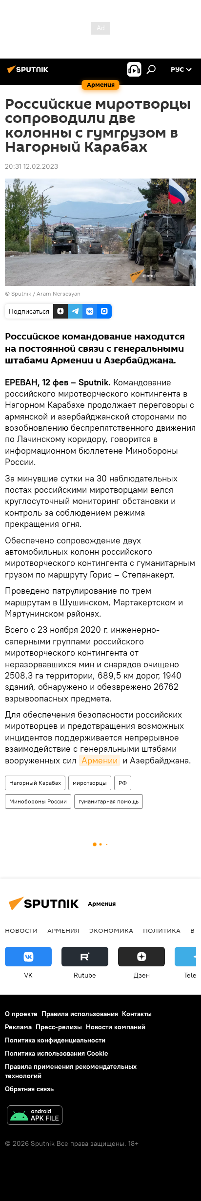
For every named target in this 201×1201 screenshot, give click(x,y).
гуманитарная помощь (109, 801)
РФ (123, 782)
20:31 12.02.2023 (31, 166)
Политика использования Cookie (56, 1053)
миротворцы (90, 782)
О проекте (21, 1013)
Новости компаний (115, 1026)
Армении (99, 760)
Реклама (18, 1026)
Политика (162, 930)
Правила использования (79, 1013)
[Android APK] (34, 1116)
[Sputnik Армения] (29, 73)
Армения (63, 930)
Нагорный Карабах (35, 782)
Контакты (137, 1013)
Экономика (111, 930)
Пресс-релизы (59, 1026)
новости (21, 930)
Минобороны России (38, 801)
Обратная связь (29, 1088)
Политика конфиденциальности (55, 1040)
